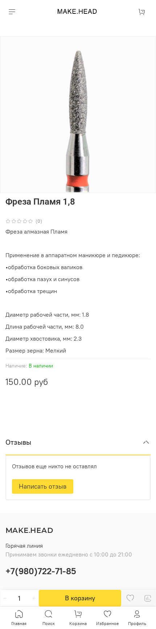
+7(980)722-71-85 (40, 571)
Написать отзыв (42, 486)
